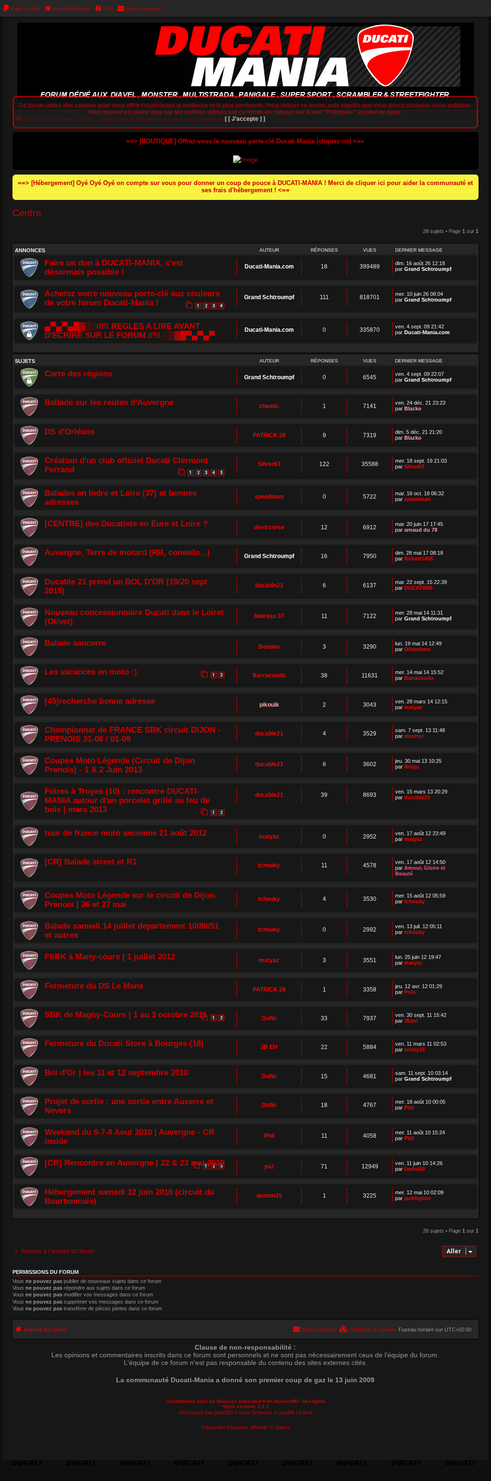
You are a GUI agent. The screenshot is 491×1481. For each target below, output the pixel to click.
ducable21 (269, 585)
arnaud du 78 (420, 530)
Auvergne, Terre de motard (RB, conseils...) (127, 552)
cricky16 (414, 1049)
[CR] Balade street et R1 (91, 861)
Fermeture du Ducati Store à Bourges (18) (124, 1043)
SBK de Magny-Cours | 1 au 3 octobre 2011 (126, 1014)
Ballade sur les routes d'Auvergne (109, 402)
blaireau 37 (269, 616)
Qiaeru (283, 1427)
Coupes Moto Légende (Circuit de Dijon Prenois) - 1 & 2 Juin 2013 (120, 765)
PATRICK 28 (269, 435)
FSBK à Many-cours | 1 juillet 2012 (110, 956)
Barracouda (269, 675)
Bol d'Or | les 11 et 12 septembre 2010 (116, 1072)
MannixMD (286, 1401)
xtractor (414, 736)
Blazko (412, 408)
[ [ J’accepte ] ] (245, 119)
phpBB (222, 1412)
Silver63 (269, 464)
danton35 (269, 1195)
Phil (409, 1107)
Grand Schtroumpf (428, 269)
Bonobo (269, 646)
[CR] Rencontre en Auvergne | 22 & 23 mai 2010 (134, 1162)
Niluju (411, 767)
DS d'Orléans (69, 431)
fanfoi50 (414, 1169)
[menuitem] (21, 8)
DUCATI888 (418, 588)
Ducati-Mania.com (269, 266)
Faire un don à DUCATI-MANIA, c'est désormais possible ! (114, 267)
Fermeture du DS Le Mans (94, 985)
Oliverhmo (417, 649)
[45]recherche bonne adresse (100, 701)
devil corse (269, 527)
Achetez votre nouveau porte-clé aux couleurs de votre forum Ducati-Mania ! (132, 298)
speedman (269, 496)
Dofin (269, 1018)
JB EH (269, 1047)
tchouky (269, 865)
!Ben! (411, 1021)
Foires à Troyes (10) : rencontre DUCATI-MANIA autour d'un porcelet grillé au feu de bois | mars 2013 (127, 800)
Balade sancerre (75, 643)
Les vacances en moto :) (91, 671)
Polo (410, 992)
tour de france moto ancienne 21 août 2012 (126, 832)
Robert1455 (418, 558)
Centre (26, 213)
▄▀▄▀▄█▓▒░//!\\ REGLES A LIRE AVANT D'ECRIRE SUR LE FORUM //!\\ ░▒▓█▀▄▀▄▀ (130, 330)
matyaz (413, 707)
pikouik (269, 704)
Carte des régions (78, 373)
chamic (269, 406)
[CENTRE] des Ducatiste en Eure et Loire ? (126, 523)
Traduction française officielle (234, 1427)
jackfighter (417, 1198)
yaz (269, 1166)
